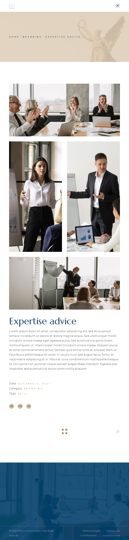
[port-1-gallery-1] (64, 283)
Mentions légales (92, 530)
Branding (33, 389)
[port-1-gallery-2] (35, 196)
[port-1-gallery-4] (64, 110)
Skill (23, 394)
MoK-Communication (29, 530)
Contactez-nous (111, 535)
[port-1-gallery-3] (93, 196)
